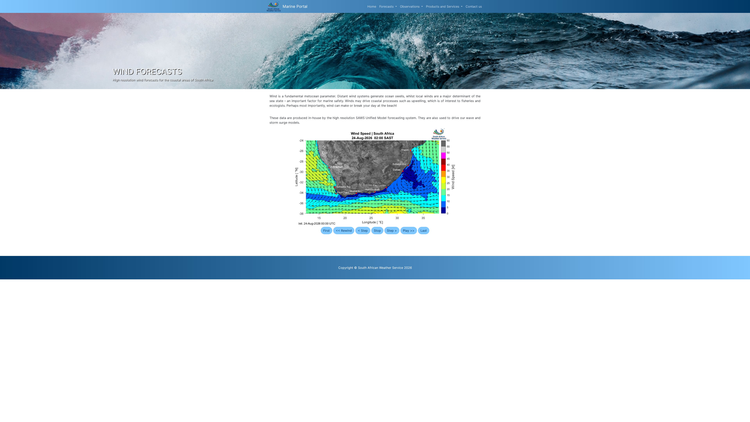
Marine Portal (295, 6)
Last (424, 230)
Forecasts (387, 6)
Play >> (408, 230)
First (326, 230)
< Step (363, 230)
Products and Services (443, 6)
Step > (392, 230)
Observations (410, 6)
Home (371, 6)
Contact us (474, 6)
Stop (377, 230)
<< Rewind (344, 230)
